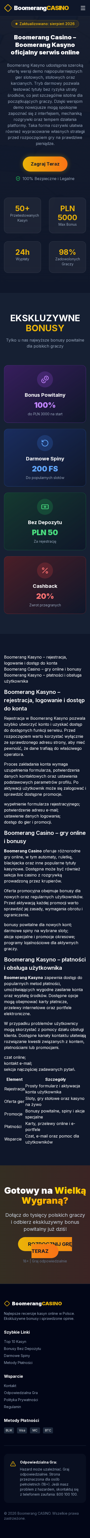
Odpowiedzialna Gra (21, 1393)
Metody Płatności (18, 1362)
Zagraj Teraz (45, 164)
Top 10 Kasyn (15, 1341)
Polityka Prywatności (21, 1400)
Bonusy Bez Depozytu (22, 1348)
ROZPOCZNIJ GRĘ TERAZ (50, 1247)
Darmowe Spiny (17, 1355)
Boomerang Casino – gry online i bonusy (42, 669)
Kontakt (10, 1386)
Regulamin (12, 1407)
